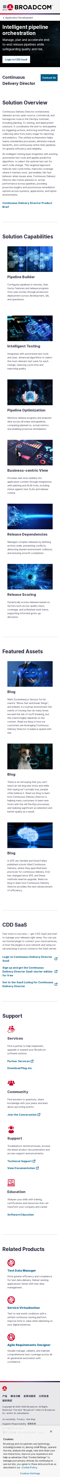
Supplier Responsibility (14, 1423)
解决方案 (15, 1396)
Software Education (20, 1214)
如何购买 (7, 1400)
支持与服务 (30, 1396)
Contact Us (49, 77)
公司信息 (44, 1396)
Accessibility (8, 1419)
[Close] (51, 1431)
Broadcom (30, 7)
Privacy (21, 1419)
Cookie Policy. (29, 1467)
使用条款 (32, 1423)
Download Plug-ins (19, 1068)
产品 (4, 1396)
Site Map (30, 1419)
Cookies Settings (30, 1473)
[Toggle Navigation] (5, 8)
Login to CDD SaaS (16, 59)
